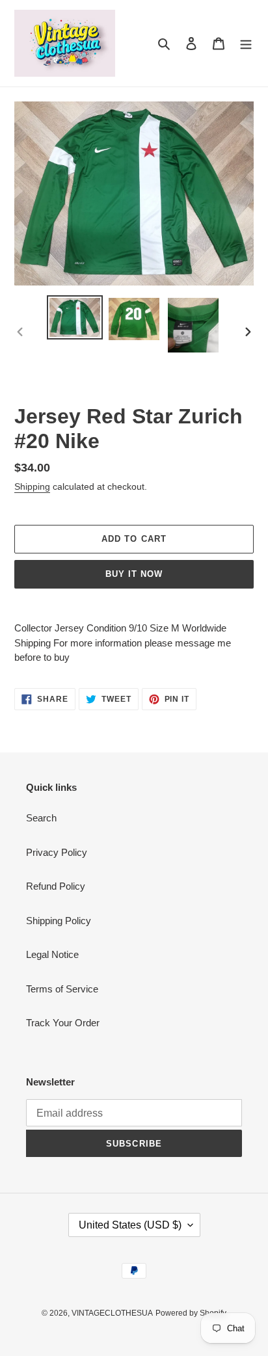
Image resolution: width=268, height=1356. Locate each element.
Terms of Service (62, 988)
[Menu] (246, 43)
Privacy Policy (56, 852)
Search (41, 817)
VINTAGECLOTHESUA (112, 1313)
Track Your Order (63, 1022)
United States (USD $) (130, 1224)
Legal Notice (52, 954)
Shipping (32, 486)
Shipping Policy (58, 920)
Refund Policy (55, 886)
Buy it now (134, 574)
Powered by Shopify (190, 1313)
